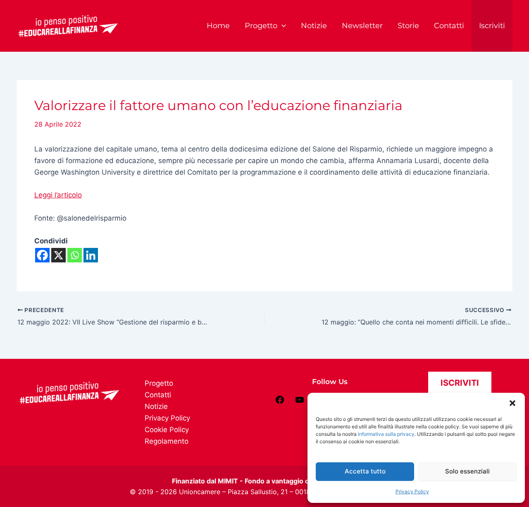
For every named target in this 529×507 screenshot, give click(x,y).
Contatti (449, 25)
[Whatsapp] (74, 255)
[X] (58, 255)
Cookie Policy (167, 429)
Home (218, 25)
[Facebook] (42, 255)
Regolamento (166, 441)
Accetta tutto (365, 471)
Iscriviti (492, 25)
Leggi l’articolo (58, 195)
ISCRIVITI (460, 383)
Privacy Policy (412, 491)
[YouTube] (300, 402)
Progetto (261, 25)
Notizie (314, 25)
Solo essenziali (467, 471)
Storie (408, 25)
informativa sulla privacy (386, 434)
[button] (512, 403)
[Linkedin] (90, 255)
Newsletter (362, 25)
